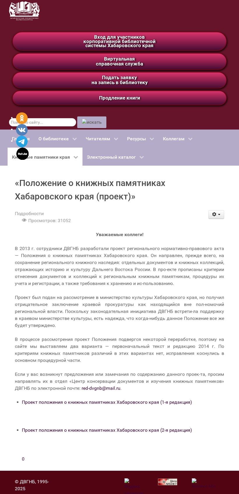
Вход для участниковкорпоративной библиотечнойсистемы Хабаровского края (119, 41)
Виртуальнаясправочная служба (119, 61)
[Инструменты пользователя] (216, 214)
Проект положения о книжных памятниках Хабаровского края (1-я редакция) (107, 402)
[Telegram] (22, 141)
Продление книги (119, 98)
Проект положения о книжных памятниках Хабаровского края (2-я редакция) (107, 430)
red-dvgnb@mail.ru (101, 388)
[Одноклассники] (22, 118)
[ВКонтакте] (22, 129)
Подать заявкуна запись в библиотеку (120, 80)
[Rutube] (22, 153)
